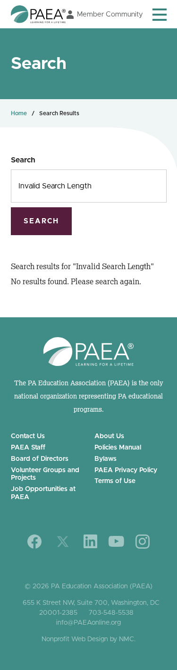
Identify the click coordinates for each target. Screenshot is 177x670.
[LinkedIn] (90, 541)
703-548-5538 (111, 613)
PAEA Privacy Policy (125, 470)
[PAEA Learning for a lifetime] (38, 14)
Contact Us (28, 436)
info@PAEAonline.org (88, 622)
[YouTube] (116, 541)
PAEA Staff (28, 447)
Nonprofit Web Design (75, 639)
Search (23, 160)
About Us (109, 436)
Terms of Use (114, 481)
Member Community (110, 14)
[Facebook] (34, 541)
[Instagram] (142, 541)
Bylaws (105, 459)
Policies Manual (117, 447)
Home (19, 113)
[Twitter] (62, 541)
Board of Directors (39, 459)
